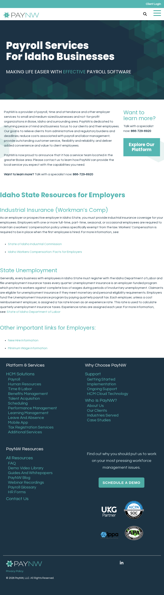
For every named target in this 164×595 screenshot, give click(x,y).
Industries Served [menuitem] (102, 415)
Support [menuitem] (93, 374)
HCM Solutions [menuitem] (20, 374)
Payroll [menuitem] (14, 379)
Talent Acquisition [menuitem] (24, 399)
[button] (157, 12)
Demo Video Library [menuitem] (25, 468)
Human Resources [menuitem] (24, 384)
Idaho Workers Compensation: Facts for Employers (45, 251)
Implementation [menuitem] (101, 384)
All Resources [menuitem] (19, 458)
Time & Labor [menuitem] (20, 389)
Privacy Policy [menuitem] (14, 571)
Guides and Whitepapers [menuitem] (30, 473)
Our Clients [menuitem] (97, 411)
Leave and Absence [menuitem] (26, 418)
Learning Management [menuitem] (28, 413)
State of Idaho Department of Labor (33, 311)
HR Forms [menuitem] (17, 492)
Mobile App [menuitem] (18, 423)
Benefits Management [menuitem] (28, 394)
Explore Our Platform (142, 147)
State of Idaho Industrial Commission (35, 244)
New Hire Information (23, 340)
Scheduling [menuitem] (18, 403)
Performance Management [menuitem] (32, 408)
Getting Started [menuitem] (101, 379)
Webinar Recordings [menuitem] (26, 482)
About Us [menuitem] (95, 406)
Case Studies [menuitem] (99, 420)
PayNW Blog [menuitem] (19, 478)
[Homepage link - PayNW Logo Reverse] (24, 563)
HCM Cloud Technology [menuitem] (107, 394)
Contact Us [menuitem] (17, 498)
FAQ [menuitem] (12, 463)
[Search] (145, 14)
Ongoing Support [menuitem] (102, 389)
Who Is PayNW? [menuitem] (101, 400)
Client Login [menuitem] (153, 4)
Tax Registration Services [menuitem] (31, 427)
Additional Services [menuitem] (25, 432)
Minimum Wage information (27, 348)
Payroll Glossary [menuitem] (22, 487)
